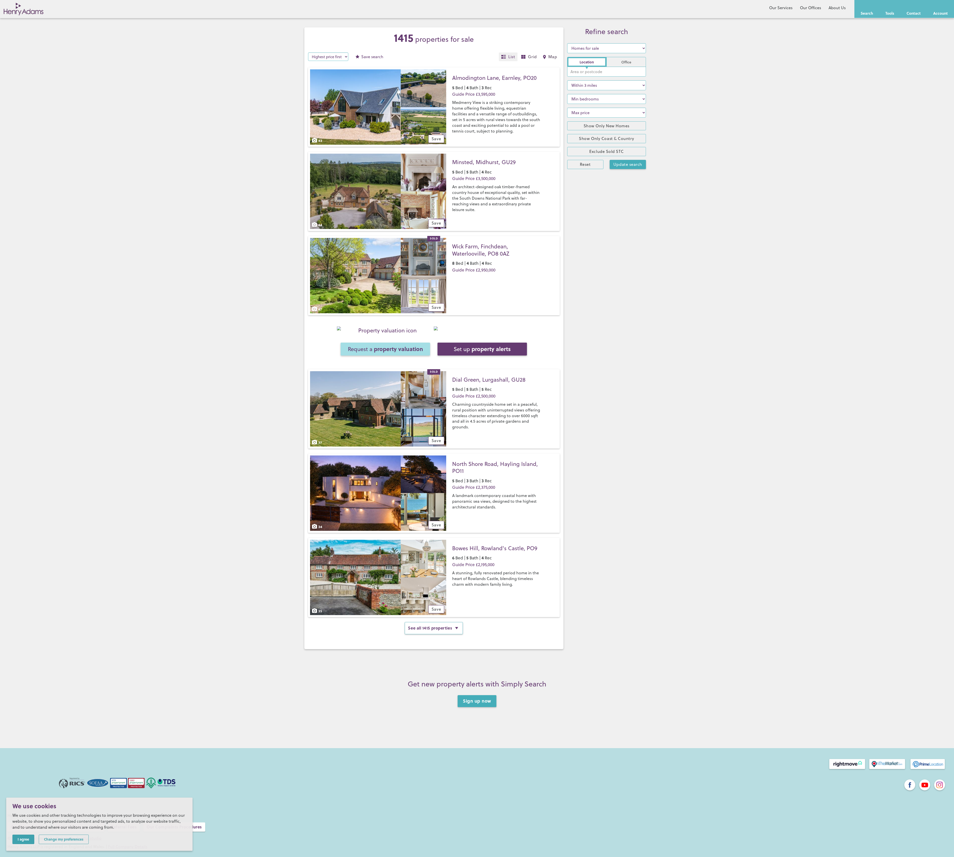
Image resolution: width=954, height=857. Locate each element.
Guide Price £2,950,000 (473, 270)
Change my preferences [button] (63, 839)
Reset (585, 164)
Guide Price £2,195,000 (473, 565)
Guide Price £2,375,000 (473, 487)
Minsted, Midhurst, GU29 (484, 162)
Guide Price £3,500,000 (473, 178)
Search (867, 13)
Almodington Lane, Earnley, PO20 (494, 78)
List (511, 56)
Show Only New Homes (607, 126)
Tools (889, 13)
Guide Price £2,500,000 (473, 396)
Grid (532, 56)
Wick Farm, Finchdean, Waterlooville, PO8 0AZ (480, 249)
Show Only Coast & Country (606, 138)
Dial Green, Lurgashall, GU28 (488, 379)
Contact (914, 13)
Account (940, 13)
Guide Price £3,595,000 (473, 94)
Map (552, 56)
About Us (837, 7)
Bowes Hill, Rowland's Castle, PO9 (494, 548)
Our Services (781, 7)
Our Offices (810, 7)
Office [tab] (626, 62)
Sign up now (477, 701)
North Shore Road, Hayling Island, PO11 (495, 467)
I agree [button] (23, 839)
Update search (627, 164)
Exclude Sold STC (606, 151)
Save (372, 56)
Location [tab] (587, 61)
